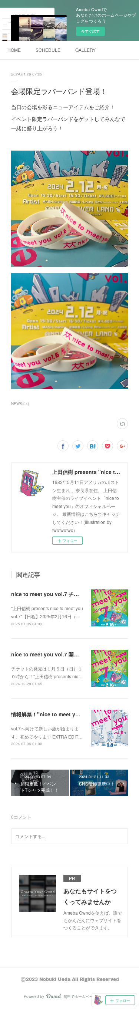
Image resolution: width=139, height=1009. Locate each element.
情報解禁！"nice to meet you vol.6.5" (57, 714)
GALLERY (85, 50)
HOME (14, 50)
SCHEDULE (48, 50)
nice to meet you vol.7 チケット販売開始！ (63, 594)
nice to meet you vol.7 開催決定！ (53, 654)
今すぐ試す (90, 31)
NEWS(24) (20, 403)
